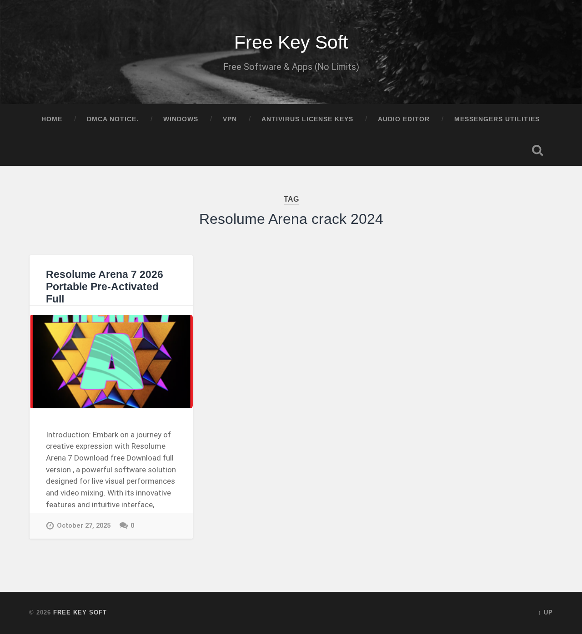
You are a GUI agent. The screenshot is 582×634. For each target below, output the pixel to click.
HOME (51, 119)
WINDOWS (180, 119)
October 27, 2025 (83, 526)
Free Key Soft (291, 42)
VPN (230, 119)
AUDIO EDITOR (404, 119)
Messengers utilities (497, 119)
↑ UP (545, 612)
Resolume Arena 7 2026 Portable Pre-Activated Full (104, 287)
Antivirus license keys (307, 119)
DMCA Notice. (113, 119)
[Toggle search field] (537, 150)
